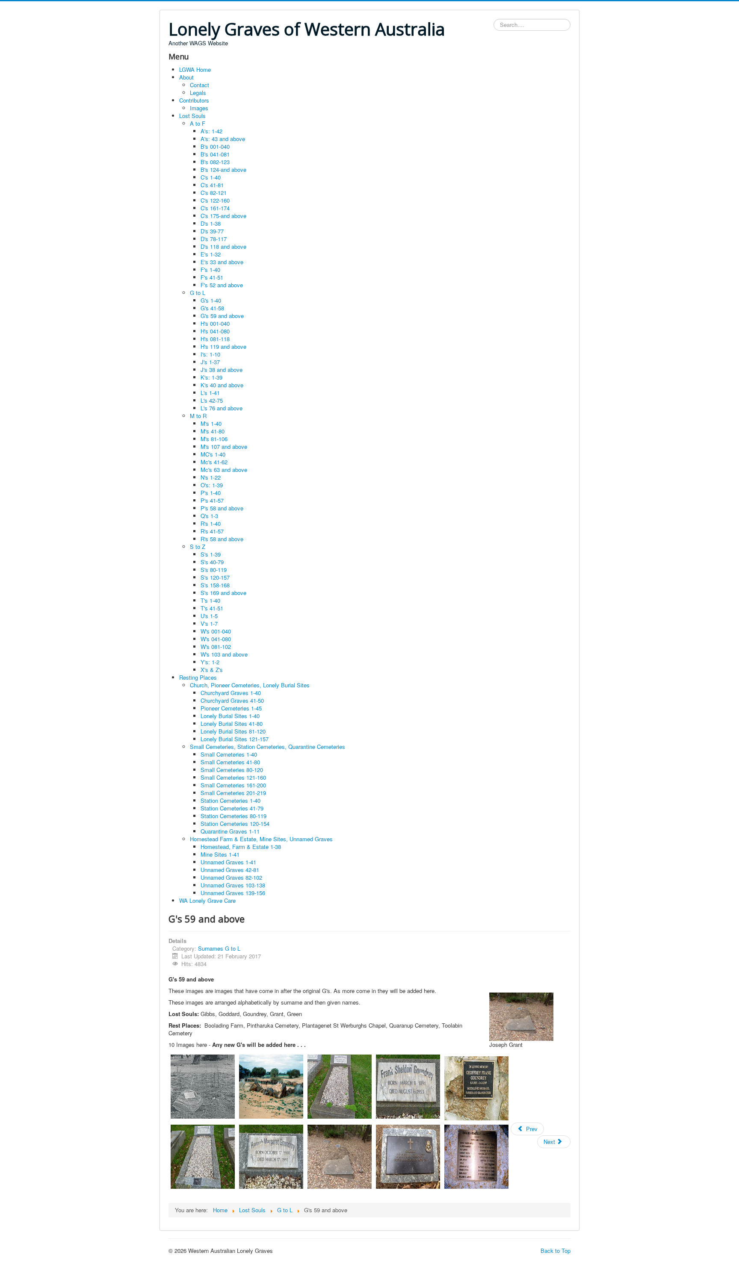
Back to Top (556, 1250)
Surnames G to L (219, 948)
